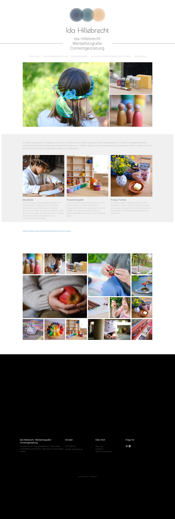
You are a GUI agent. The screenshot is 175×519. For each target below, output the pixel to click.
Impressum (99, 449)
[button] (66, 94)
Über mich (99, 446)
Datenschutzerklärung (103, 451)
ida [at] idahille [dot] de (74, 449)
